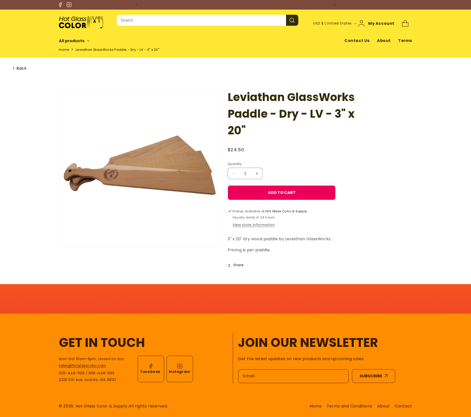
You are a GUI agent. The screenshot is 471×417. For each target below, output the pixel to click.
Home (64, 49)
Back (21, 68)
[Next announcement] (334, 4)
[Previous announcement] (136, 4)
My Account (381, 23)
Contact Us (357, 40)
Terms (405, 40)
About (384, 40)
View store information (254, 224)
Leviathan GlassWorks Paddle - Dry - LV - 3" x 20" (117, 49)
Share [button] (238, 265)
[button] (77, 41)
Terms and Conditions (349, 406)
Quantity (235, 164)
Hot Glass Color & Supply (102, 406)
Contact (403, 406)
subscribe (371, 376)
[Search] (292, 20)
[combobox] (201, 20)
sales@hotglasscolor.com (82, 365)
